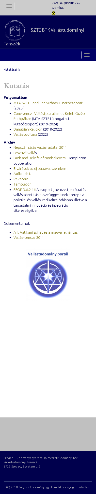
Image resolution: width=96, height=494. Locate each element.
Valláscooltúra (25, 134)
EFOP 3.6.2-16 (25, 189)
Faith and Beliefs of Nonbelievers (40, 158)
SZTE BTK (44, 37)
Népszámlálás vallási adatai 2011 (40, 147)
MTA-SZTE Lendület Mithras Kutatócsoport (48, 103)
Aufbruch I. (22, 174)
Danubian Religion (28, 129)
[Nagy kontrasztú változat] (53, 12)
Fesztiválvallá (24, 153)
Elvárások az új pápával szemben (40, 168)
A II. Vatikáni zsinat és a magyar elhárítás (46, 232)
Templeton (23, 184)
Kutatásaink (12, 69)
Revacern (21, 179)
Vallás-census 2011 (29, 237)
